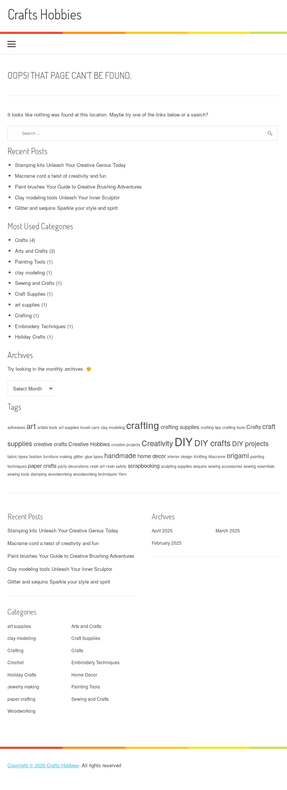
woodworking (60, 474)
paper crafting (21, 699)
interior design (179, 456)
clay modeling (30, 272)
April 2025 (162, 530)
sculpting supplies (176, 466)
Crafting (23, 315)
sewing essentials (259, 466)
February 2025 (167, 542)
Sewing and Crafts (35, 282)
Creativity (157, 443)
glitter (78, 456)
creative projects (125, 444)
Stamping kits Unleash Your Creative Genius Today (70, 164)
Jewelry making (23, 686)
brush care (89, 427)
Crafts (21, 239)
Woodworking (21, 710)
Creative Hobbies (89, 444)
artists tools (47, 427)
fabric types (17, 456)
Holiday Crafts (30, 336)
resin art (97, 466)
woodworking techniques (95, 474)
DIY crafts (212, 442)
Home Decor (84, 674)
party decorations (73, 466)
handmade (120, 455)
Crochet (15, 662)
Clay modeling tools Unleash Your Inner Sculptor (67, 197)
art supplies (27, 304)
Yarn (122, 474)
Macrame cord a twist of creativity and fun (60, 175)
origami (238, 455)
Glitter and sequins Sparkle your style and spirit (66, 207)
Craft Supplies (30, 293)
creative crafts (50, 444)
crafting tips (211, 427)
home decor (152, 456)
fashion (35, 456)
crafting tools (233, 427)
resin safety (116, 466)
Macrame (217, 456)
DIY (184, 441)
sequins (200, 466)
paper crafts (42, 465)
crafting (142, 425)
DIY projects (250, 443)
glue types (94, 456)
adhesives (16, 427)
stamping (39, 474)
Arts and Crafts (31, 250)
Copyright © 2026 (27, 765)
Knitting (200, 456)
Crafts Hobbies (44, 14)
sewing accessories (225, 466)
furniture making (57, 456)
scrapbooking (144, 465)
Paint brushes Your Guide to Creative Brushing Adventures (78, 186)
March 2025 (228, 530)
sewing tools (18, 474)
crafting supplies (180, 426)
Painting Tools (30, 261)
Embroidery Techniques (40, 326)
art (31, 425)
